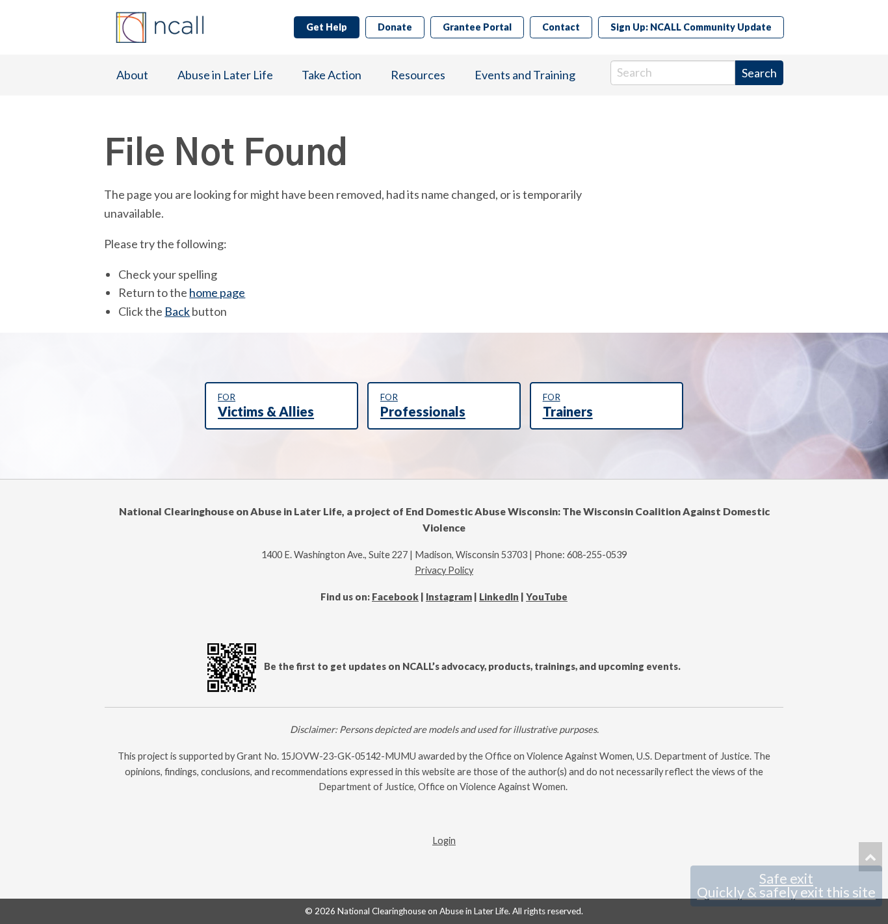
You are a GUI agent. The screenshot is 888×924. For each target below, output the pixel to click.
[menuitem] (132, 75)
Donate (395, 26)
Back (177, 311)
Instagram (449, 596)
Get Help (326, 26)
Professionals (422, 405)
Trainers (568, 405)
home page (217, 292)
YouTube (547, 596)
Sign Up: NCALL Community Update (691, 26)
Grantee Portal (477, 26)
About (132, 75)
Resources (418, 75)
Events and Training (525, 75)
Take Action (331, 75)
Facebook (395, 596)
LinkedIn (499, 596)
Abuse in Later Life (225, 75)
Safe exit (786, 885)
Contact (561, 26)
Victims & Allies (266, 405)
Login (444, 840)
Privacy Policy (444, 570)
